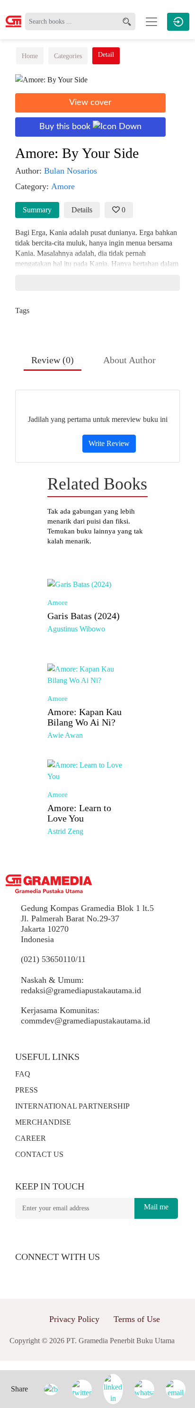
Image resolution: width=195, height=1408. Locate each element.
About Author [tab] (129, 360)
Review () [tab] (52, 360)
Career (30, 1138)
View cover (90, 102)
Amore (57, 602)
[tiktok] (95, 1274)
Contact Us (39, 1154)
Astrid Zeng (65, 831)
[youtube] (79, 1274)
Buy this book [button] (66, 126)
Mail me (156, 1207)
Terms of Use (137, 1319)
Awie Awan (65, 735)
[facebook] (28, 1274)
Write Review (109, 443)
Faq (22, 1074)
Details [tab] (81, 210)
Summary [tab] (37, 210)
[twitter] (45, 1274)
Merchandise (43, 1122)
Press (26, 1090)
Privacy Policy (74, 1319)
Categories (68, 56)
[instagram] (62, 1274)
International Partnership (72, 1106)
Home (30, 56)
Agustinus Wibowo (76, 629)
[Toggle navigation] (151, 21)
